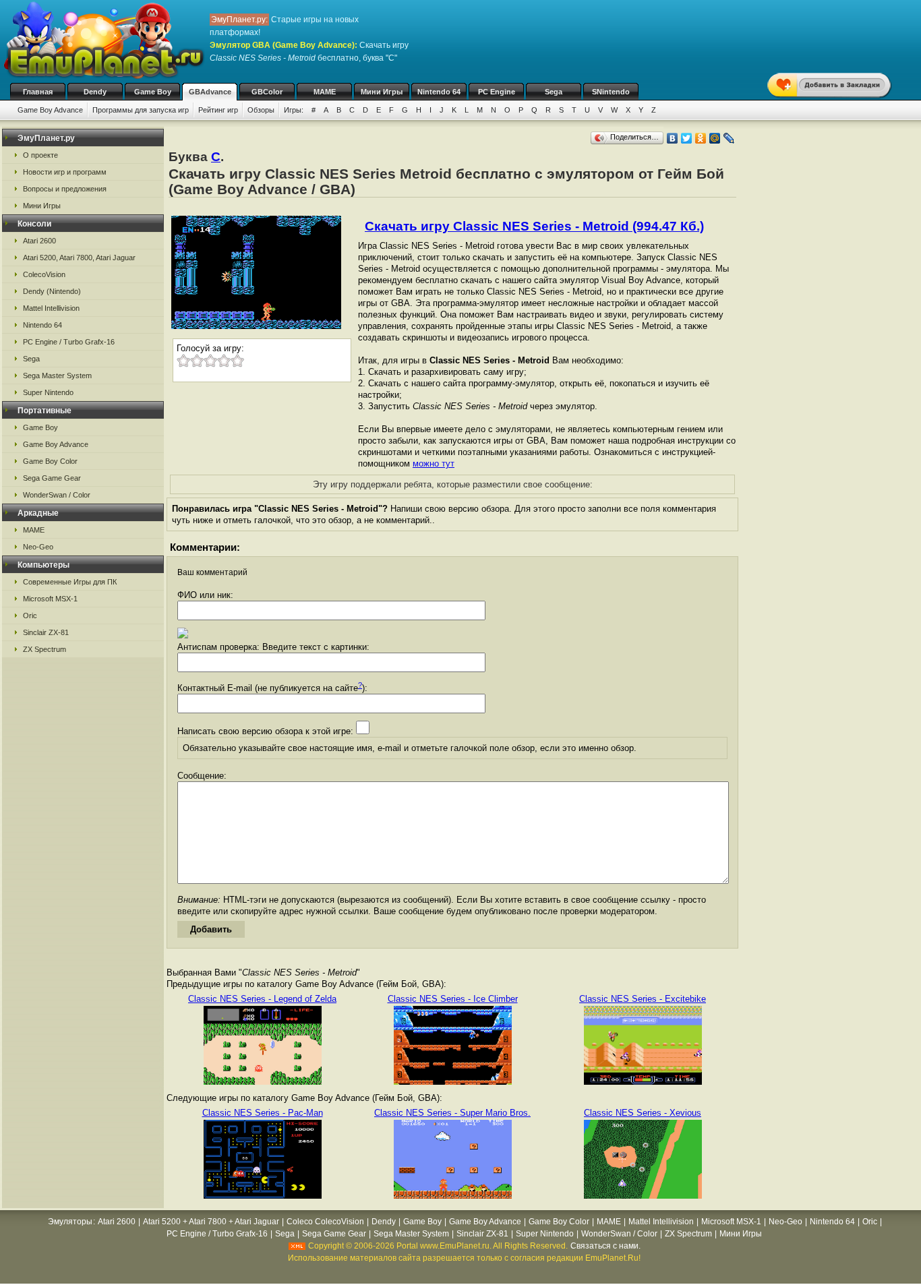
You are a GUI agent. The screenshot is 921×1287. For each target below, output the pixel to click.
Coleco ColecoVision (325, 1221)
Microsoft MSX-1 (50, 599)
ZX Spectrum (44, 649)
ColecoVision (44, 274)
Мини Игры (382, 92)
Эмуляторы (70, 1221)
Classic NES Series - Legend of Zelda (262, 999)
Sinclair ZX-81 (46, 632)
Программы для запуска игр (140, 110)
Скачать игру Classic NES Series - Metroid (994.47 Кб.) (534, 226)
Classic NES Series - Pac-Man (262, 1113)
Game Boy (152, 92)
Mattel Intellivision (51, 308)
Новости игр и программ (65, 172)
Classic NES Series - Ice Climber (453, 999)
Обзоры (260, 110)
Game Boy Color (50, 461)
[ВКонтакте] (672, 138)
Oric (30, 615)
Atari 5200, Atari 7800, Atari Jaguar (79, 257)
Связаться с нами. (605, 1246)
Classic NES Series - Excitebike (642, 999)
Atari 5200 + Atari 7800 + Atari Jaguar (211, 1221)
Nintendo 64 (438, 92)
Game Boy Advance (50, 110)
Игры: (293, 110)
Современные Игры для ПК (70, 582)
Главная (38, 92)
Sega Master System (57, 375)
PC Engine (496, 92)
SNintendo (611, 92)
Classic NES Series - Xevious (642, 1113)
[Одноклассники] (701, 138)
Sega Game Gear (52, 478)
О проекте (40, 155)
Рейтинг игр (218, 110)
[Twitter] (687, 138)
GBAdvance (210, 92)
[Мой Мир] (715, 138)
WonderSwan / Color (56, 495)
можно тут (433, 463)
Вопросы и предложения (65, 189)
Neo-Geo (38, 547)
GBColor (267, 92)
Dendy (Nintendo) (52, 291)
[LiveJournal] (729, 138)
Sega (553, 92)
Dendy (95, 92)
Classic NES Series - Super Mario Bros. (452, 1113)
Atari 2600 (39, 241)
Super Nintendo (48, 392)
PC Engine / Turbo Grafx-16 (69, 342)
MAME (325, 92)
